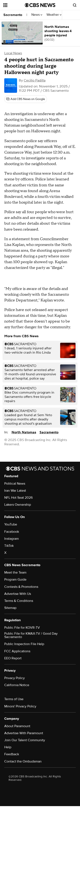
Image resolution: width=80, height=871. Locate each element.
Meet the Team (15, 572)
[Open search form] (75, 5)
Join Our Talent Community (24, 740)
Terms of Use (13, 699)
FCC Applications (17, 651)
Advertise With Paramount (23, 733)
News (36, 15)
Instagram (11, 538)
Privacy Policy (14, 678)
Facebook (11, 531)
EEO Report (13, 658)
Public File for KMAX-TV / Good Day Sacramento (31, 635)
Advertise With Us (17, 593)
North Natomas (24, 432)
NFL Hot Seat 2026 (18, 497)
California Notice (16, 685)
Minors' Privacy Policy (20, 706)
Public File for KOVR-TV (22, 627)
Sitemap (10, 608)
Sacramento (12, 15)
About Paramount (17, 726)
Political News (14, 483)
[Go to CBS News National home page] (40, 5)
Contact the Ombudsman (23, 761)
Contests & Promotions (21, 586)
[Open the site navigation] (14, 5)
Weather (53, 15)
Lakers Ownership (17, 504)
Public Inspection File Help (24, 644)
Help (7, 747)
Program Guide (15, 579)
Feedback (11, 754)
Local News (13, 53)
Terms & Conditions (18, 601)
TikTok (9, 545)
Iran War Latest (15, 490)
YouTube (10, 524)
